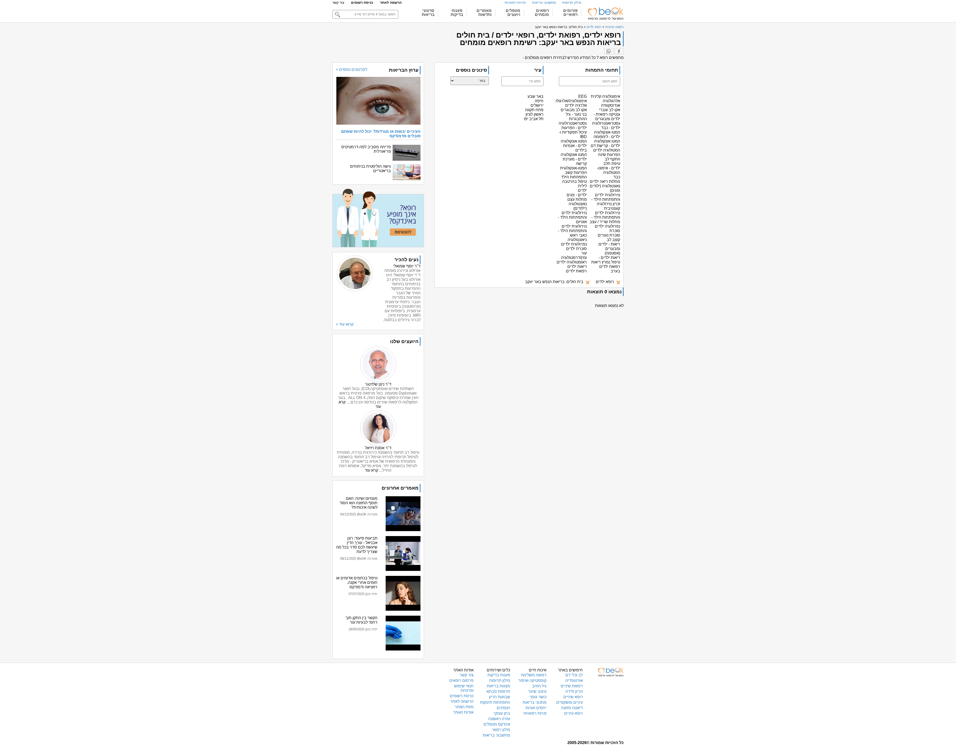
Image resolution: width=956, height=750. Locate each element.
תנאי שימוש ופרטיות (464, 688)
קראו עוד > (345, 324)
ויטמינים (503, 708)
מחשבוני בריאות (544, 2)
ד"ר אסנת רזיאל (378, 448)
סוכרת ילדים (576, 249)
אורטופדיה (574, 680)
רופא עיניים (573, 713)
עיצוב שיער (537, 691)
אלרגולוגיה (611, 101)
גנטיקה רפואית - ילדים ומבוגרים (607, 116)
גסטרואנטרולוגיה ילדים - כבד (606, 125)
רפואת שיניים (572, 686)
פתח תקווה (534, 110)
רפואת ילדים (576, 271)
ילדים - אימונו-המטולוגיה (608, 170)
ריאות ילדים (577, 266)
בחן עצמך (501, 713)
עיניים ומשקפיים (569, 702)
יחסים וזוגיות (536, 708)
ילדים (582, 190)
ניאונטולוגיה (577, 240)
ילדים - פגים (577, 195)
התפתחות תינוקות (495, 702)
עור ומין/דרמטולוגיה (574, 255)
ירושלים (537, 105)
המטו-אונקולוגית (573, 168)
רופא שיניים (573, 697)
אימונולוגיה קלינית (605, 96)
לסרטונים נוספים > (351, 69)
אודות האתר (463, 712)
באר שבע (535, 96)
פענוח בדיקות (498, 675)
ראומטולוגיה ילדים (572, 262)
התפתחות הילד (574, 177)
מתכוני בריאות (534, 702)
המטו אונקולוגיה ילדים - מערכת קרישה (574, 159)
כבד (616, 177)
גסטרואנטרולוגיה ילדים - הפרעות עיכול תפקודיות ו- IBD (573, 130)
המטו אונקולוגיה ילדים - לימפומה (607, 134)
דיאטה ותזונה (572, 708)
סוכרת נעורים (609, 235)
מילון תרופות (571, 2)
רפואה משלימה (533, 675)
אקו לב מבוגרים (574, 110)
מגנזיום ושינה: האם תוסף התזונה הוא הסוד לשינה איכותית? (358, 502)
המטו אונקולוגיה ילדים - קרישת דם (605, 143)
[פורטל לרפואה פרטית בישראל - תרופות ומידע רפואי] (605, 13)
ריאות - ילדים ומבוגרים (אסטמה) (609, 248)
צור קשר (338, 2)
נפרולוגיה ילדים (607, 226)
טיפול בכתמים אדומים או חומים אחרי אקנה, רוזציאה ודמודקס (356, 582)
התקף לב (612, 159)
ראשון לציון (534, 114)
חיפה (539, 101)
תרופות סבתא (498, 691)
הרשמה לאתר (391, 2)
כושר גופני (538, 697)
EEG (582, 96)
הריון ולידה (574, 691)
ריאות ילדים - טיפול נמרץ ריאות (605, 259)
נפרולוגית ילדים (574, 244)
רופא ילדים (594, 27)
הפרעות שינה (609, 154)
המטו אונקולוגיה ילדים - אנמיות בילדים (574, 145)
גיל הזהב (539, 686)
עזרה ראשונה (499, 719)
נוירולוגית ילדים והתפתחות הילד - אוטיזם (572, 217)
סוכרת (614, 231)
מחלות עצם (577, 199)
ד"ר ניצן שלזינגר (378, 384)
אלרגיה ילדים (576, 105)
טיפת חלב (611, 163)
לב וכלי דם (574, 675)
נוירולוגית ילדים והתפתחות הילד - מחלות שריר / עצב (605, 217)
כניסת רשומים (362, 2)
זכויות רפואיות (515, 2)
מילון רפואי (501, 730)
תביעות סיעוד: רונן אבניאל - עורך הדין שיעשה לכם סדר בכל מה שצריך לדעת (356, 545)
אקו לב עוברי (609, 110)
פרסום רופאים (461, 680)
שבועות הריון (499, 697)
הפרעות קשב (576, 172)
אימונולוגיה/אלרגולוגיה (568, 101)
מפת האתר (464, 707)
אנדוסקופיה (610, 105)
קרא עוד (371, 470)
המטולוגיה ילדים (606, 150)
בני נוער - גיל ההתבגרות (576, 116)
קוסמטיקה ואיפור (532, 680)
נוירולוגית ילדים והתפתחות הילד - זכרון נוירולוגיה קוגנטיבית (605, 201)
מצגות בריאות (498, 686)
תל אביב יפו (533, 119)
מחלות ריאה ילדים (605, 181)
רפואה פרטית (614, 27)
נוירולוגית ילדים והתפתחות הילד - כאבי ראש (572, 230)
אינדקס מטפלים (496, 724)
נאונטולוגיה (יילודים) (578, 206)
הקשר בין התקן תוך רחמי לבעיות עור (361, 620)
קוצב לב (613, 240)
